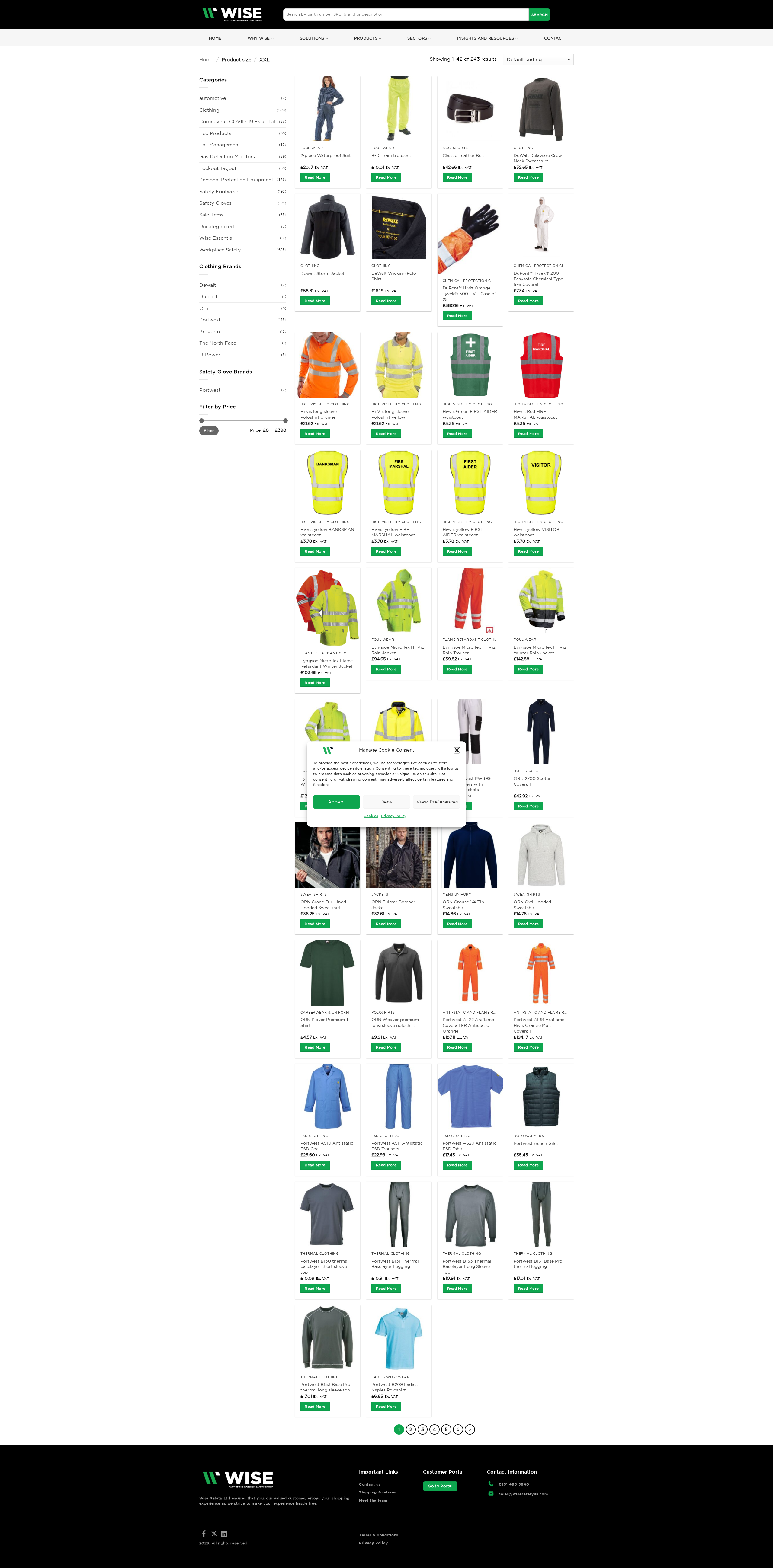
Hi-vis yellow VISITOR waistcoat (537, 532)
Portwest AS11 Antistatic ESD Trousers (397, 1146)
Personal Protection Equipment (236, 179)
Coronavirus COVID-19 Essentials (238, 121)
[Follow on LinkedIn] (224, 1534)
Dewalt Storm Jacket (322, 273)
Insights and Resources (485, 38)
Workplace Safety (220, 249)
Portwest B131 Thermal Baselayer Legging (395, 1264)
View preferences (437, 801)
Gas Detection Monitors (227, 156)
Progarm (209, 331)
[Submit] (539, 14)
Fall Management (219, 144)
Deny (386, 801)
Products (365, 38)
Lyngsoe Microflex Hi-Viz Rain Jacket (397, 650)
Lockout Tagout (217, 168)
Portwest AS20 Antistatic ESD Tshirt (469, 1146)
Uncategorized (216, 226)
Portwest (209, 319)
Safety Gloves (215, 203)
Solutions (312, 38)
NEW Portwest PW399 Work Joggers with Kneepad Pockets (467, 784)
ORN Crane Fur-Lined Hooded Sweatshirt (323, 904)
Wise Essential (216, 238)
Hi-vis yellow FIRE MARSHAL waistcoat (393, 532)
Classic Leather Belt (463, 155)
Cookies (371, 816)
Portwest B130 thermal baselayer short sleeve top (324, 1267)
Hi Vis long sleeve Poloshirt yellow (390, 414)
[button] (457, 750)
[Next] (470, 1429)
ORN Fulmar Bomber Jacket (393, 904)
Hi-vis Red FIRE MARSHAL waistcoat (535, 414)
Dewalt (207, 285)
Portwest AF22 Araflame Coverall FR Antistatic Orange (468, 1025)
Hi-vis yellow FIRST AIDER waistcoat (463, 532)
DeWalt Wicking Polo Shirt (393, 276)
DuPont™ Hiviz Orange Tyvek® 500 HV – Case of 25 (469, 294)
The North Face (217, 343)
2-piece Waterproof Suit (325, 155)
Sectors (417, 38)
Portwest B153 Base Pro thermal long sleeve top (325, 1387)
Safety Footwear (218, 191)
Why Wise (259, 38)
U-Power (209, 354)
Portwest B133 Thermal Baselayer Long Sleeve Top (467, 1267)
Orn (203, 308)
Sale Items (211, 214)
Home (215, 38)
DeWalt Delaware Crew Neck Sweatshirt (538, 158)
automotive (212, 98)
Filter (209, 431)
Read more (315, 177)
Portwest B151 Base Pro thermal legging (538, 1264)
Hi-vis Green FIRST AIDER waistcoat (470, 414)
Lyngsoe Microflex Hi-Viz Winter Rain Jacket (540, 650)
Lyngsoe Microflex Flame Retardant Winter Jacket (326, 663)
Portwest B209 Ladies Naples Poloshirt (394, 1387)
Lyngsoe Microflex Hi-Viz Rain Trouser (469, 650)
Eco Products (215, 133)
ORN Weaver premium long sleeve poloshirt (395, 1022)
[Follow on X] (214, 1534)
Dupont (208, 296)
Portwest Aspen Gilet (536, 1143)
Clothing (209, 110)
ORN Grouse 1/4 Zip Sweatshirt (463, 904)
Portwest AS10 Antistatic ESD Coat (326, 1146)
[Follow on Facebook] (204, 1534)
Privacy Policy (393, 816)
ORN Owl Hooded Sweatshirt (532, 904)
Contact (554, 38)
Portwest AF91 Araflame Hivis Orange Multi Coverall (539, 1025)
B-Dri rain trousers (391, 155)
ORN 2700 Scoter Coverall (532, 781)
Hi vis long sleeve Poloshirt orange (318, 414)
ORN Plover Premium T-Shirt (325, 1022)
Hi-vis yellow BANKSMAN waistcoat (327, 532)
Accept (336, 801)
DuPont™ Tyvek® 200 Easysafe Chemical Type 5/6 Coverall (538, 279)
